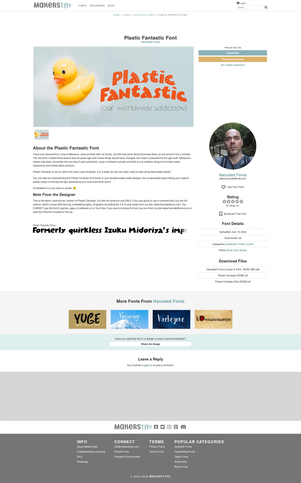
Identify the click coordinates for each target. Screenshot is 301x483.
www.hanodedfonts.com (232, 178)
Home (116, 14)
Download (233, 53)
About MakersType (87, 446)
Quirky (243, 250)
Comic (249, 244)
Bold (229, 250)
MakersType (160, 476)
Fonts (82, 5)
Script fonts (180, 461)
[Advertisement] (150, 26)
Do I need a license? (233, 65)
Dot (236, 250)
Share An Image (150, 344)
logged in (147, 365)
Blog (111, 5)
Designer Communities (127, 456)
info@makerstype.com (126, 446)
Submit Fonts (121, 451)
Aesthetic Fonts (144, 14)
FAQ (79, 456)
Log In (243, 3)
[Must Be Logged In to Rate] (233, 201)
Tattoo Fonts (181, 456)
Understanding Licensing (91, 451)
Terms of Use (156, 451)
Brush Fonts (181, 466)
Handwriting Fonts (184, 451)
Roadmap (82, 461)
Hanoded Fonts (150, 42)
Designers (97, 5)
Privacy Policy (157, 446)
